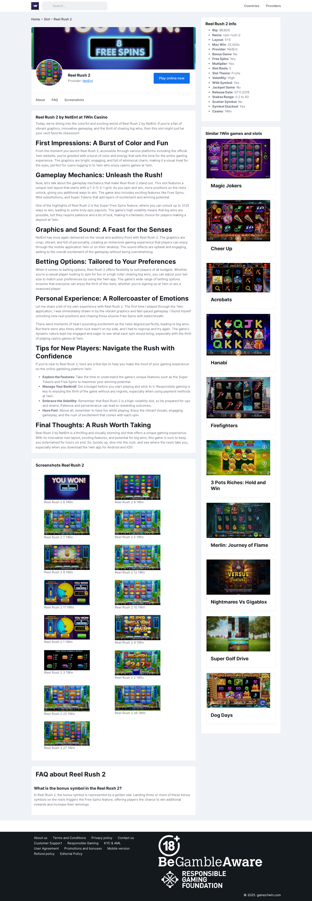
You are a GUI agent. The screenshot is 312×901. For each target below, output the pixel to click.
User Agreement (46, 848)
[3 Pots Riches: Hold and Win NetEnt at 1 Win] (241, 457)
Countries (251, 6)
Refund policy (44, 854)
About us (40, 838)
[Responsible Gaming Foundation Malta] (195, 880)
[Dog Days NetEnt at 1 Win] (241, 690)
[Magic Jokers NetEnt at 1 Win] (241, 158)
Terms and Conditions (69, 838)
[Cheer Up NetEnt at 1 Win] (241, 220)
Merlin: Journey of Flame (239, 545)
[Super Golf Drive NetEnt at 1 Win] (241, 633)
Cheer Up (221, 248)
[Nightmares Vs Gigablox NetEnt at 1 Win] (241, 577)
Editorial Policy (71, 854)
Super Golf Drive (230, 658)
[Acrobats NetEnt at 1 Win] (241, 277)
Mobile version (118, 848)
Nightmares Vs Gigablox (239, 602)
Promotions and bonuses (83, 848)
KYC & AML (112, 843)
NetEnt (88, 81)
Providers (273, 6)
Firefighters (224, 425)
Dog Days (222, 715)
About (40, 100)
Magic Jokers (226, 185)
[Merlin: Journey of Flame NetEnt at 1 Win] (241, 520)
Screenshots (74, 100)
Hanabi (219, 362)
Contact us (126, 838)
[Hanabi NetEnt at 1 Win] (241, 334)
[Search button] (47, 6)
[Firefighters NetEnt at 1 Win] (241, 397)
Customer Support (48, 843)
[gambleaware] (210, 861)
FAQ (55, 100)
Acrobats (221, 299)
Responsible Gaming (82, 843)
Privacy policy (101, 838)
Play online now (171, 78)
